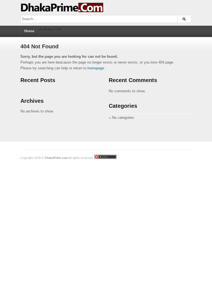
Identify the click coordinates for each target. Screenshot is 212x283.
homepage (96, 68)
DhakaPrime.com (56, 157)
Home (29, 31)
